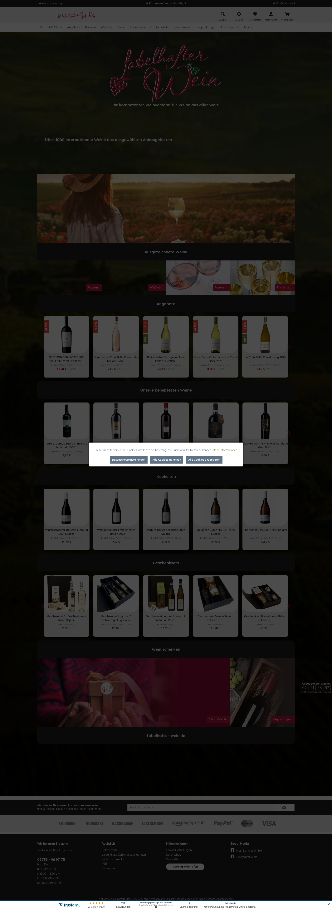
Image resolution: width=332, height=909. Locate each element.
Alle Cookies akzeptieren (204, 459)
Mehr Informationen (225, 450)
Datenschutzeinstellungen (128, 459)
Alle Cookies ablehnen (167, 459)
